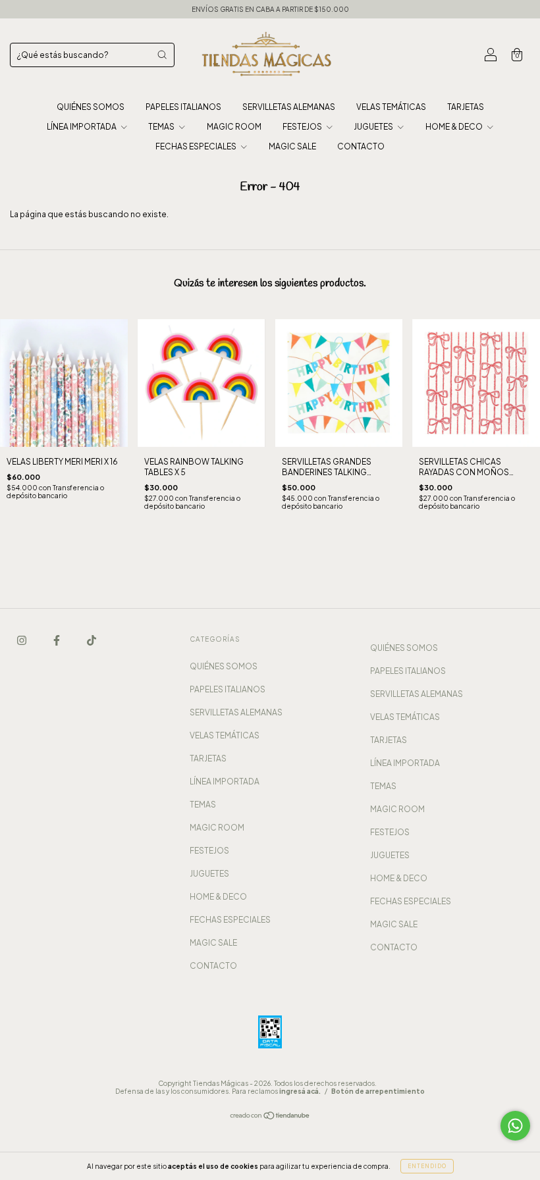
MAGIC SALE (292, 146)
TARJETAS (465, 107)
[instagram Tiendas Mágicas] (22, 640)
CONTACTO (361, 146)
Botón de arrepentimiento (378, 1091)
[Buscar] (162, 54)
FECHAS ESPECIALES (196, 146)
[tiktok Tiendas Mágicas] (91, 640)
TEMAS (162, 127)
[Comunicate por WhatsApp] (515, 1126)
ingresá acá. (300, 1091)
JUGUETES (374, 127)
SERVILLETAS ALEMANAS (288, 107)
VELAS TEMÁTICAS (391, 107)
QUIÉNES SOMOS (90, 107)
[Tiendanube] (270, 1117)
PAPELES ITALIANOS (183, 107)
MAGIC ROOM (234, 127)
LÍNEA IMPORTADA (82, 127)
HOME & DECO (454, 127)
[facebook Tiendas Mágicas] (57, 640)
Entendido (427, 1166)
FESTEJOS (303, 127)
